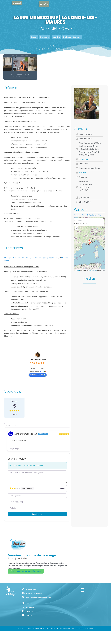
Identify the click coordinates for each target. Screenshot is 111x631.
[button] (82, 590)
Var (99, 215)
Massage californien (33, 258)
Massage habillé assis (50, 258)
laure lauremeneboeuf (25, 434)
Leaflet (78, 270)
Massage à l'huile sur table (14, 258)
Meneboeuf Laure (38, 360)
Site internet (83, 159)
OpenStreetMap (92, 270)
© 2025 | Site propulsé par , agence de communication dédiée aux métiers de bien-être (55, 628)
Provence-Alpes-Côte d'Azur (85, 215)
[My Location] (86, 223)
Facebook (82, 173)
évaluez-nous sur (36, 375)
